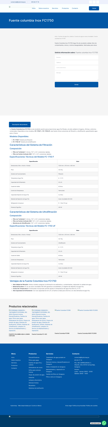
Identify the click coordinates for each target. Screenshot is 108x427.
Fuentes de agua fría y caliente (66, 36)
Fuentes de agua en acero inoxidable (84, 36)
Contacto (75, 8)
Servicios (55, 8)
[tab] (20, 124)
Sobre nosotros (44, 8)
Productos (65, 8)
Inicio (33, 8)
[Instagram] (94, 2)
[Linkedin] (97, 2)
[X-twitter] (90, 2)
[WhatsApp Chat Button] (104, 423)
